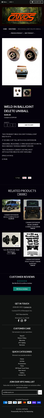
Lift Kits (22, 361)
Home (5, 29)
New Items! (12, 29)
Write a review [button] (22, 289)
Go (40, 392)
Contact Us (27, 307)
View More (22, 194)
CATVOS (25, 409)
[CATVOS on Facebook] (18, 321)
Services (22, 345)
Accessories (22, 363)
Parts (22, 366)
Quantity (6, 122)
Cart (37, 2)
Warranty (22, 340)
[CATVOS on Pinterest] (25, 321)
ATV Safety (22, 343)
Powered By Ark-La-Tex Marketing (22, 411)
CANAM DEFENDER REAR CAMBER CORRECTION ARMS (32, 225)
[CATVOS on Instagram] (22, 321)
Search (22, 336)
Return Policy (22, 338)
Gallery (22, 373)
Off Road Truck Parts (22, 368)
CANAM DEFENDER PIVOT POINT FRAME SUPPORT (33, 261)
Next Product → (30, 33)
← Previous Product (16, 33)
